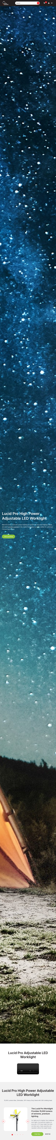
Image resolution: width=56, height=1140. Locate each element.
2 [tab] (15, 1134)
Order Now (37, 1134)
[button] (45, 3)
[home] (5, 3)
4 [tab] (20, 1134)
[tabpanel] (15, 1119)
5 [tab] (22, 1134)
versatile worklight (13, 527)
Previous (3, 1121)
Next (27, 1121)
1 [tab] (12, 1135)
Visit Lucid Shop (8, 536)
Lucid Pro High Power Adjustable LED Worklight (28, 1093)
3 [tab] (17, 1134)
